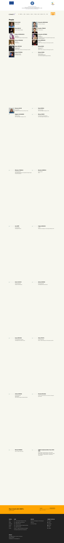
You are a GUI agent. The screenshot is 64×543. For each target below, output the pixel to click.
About (10, 520)
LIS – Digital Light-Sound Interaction (19, 522)
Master (32, 14)
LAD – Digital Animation (17, 523)
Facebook (49, 520)
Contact (10, 528)
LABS (24, 14)
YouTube (49, 525)
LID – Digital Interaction (17, 526)
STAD (47, 14)
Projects (35, 14)
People (10, 522)
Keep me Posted (52, 508)
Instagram (50, 523)
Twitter (49, 522)
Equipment (10, 523)
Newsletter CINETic (11, 510)
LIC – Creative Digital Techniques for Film (20, 520)
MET (44, 14)
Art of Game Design (33, 523)
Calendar (41, 14)
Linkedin (49, 528)
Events (39, 14)
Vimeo (49, 526)
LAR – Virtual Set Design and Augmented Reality (21, 525)
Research (28, 14)
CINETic (21, 14)
